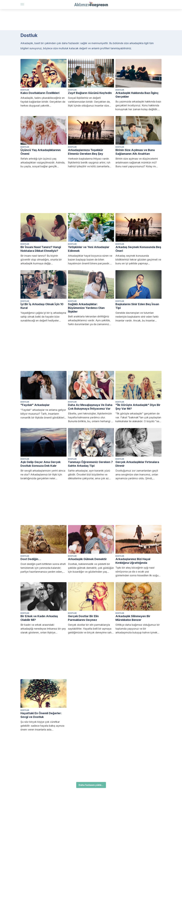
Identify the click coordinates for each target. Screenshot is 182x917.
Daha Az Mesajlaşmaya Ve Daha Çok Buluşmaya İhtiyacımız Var (90, 406)
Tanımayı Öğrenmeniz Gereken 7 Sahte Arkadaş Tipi (90, 463)
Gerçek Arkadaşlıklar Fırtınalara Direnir (137, 463)
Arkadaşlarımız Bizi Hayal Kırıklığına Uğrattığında (132, 560)
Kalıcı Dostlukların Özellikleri (39, 93)
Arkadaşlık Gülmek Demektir (87, 559)
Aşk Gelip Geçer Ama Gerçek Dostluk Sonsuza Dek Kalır (40, 463)
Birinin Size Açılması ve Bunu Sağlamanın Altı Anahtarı (135, 151)
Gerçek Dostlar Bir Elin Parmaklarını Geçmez (83, 618)
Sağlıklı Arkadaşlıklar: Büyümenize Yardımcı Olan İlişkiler (86, 307)
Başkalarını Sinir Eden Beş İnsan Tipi (137, 306)
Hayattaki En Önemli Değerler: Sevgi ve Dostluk (41, 715)
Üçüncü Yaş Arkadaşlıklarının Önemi (40, 151)
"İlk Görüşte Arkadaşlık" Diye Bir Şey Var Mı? (137, 406)
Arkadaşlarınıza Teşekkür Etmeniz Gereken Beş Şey (85, 151)
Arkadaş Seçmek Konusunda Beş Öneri (138, 248)
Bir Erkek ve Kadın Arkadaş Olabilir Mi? (39, 618)
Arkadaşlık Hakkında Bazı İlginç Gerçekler (137, 94)
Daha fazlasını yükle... (91, 785)
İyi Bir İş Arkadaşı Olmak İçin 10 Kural (41, 306)
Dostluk (24, 90)
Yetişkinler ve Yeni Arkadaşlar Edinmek (88, 248)
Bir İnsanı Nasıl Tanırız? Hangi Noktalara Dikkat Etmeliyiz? (40, 248)
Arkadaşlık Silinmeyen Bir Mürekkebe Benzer (132, 618)
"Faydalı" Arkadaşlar (35, 405)
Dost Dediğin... (30, 559)
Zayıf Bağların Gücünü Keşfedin (90, 93)
